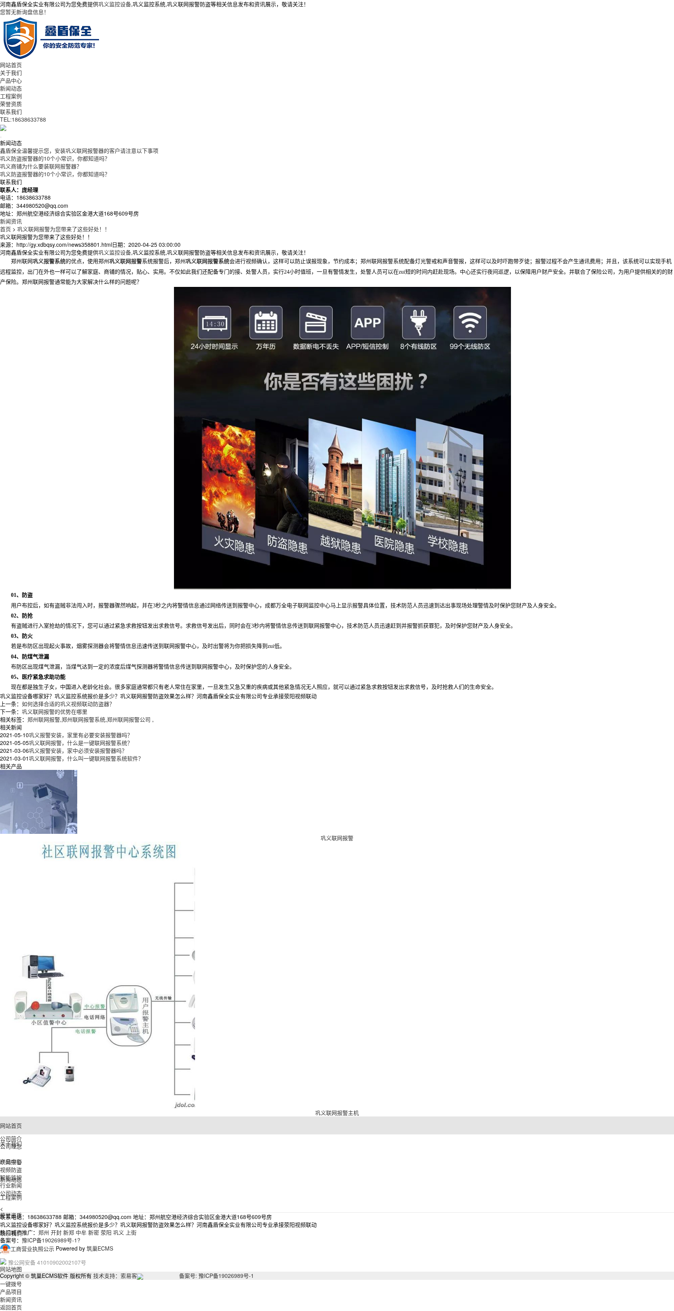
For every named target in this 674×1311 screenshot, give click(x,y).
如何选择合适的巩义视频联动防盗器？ (68, 704)
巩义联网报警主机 (337, 1112)
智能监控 (11, 1177)
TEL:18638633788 (23, 119)
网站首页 (11, 65)
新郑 (68, 1232)
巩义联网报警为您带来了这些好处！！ (63, 229)
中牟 (81, 1232)
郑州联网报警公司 (129, 719)
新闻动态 (11, 88)
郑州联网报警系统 (83, 719)
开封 (56, 1232)
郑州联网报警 (43, 719)
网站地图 (11, 1269)
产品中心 (11, 80)
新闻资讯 (11, 221)
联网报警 (11, 1162)
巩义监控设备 (114, 4)
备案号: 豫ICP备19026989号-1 (216, 1275)
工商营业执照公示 (32, 1249)
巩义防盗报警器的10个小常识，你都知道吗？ (55, 158)
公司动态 (11, 1193)
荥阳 (106, 1232)
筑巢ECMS (100, 1249)
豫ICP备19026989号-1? (51, 1240)
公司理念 (11, 1146)
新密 (93, 1232)
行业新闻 (11, 1185)
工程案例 (11, 96)
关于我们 (11, 72)
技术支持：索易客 (115, 1275)
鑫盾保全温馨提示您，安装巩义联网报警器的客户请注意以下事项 (79, 150)
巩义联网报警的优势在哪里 (54, 711)
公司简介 (11, 1138)
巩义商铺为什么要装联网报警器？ (41, 166)
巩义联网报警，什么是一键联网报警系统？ (81, 743)
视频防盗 (11, 1169)
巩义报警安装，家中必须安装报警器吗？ (78, 750)
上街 (131, 1232)
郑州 (43, 1232)
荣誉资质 (11, 104)
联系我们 (11, 111)
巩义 (118, 1232)
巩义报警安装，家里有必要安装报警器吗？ (81, 735)
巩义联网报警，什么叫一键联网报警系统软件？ (86, 758)
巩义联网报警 (337, 838)
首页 (5, 229)
